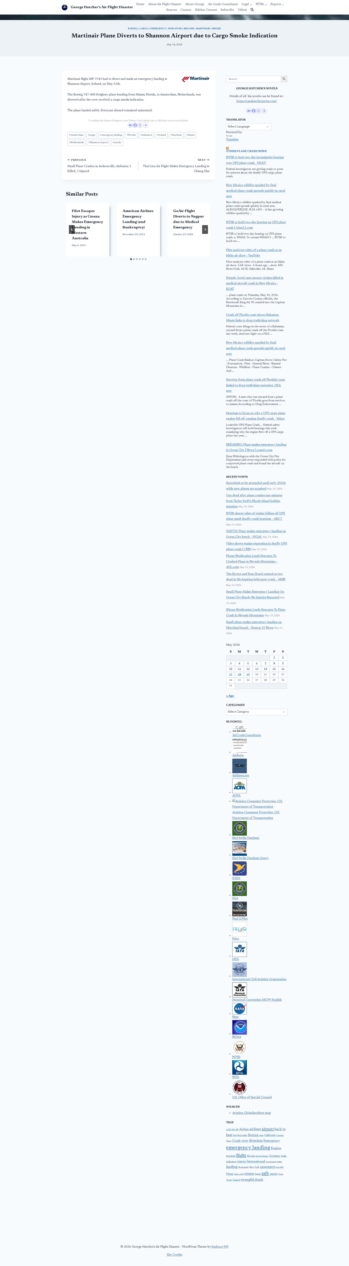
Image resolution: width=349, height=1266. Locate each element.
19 (248, 674)
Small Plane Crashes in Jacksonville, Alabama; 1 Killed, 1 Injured (99, 166)
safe (265, 1173)
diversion (256, 1141)
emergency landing (111, 135)
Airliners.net (240, 775)
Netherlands (76, 142)
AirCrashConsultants (246, 735)
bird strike (242, 1135)
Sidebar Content (206, 10)
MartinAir (203, 29)
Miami (190, 135)
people (280, 1167)
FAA (235, 898)
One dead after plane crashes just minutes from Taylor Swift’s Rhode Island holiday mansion (254, 501)
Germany (274, 1156)
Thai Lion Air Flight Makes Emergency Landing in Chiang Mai (176, 166)
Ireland (189, 29)
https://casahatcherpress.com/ (256, 101)
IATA (235, 959)
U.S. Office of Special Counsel (252, 1097)
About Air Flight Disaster (164, 4)
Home (140, 4)
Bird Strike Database (245, 838)
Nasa (235, 1017)
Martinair (176, 135)
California (269, 1135)
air (237, 1129)
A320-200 (230, 1130)
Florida (131, 135)
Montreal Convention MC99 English (257, 1000)
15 (274, 669)
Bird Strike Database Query (250, 858)
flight (241, 1155)
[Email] (130, 125)
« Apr (230, 696)
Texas (229, 1180)
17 (230, 674)
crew (244, 1141)
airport (268, 1129)
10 (230, 669)
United (236, 1180)
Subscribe (227, 10)
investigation (271, 1162)
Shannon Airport (98, 142)
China (228, 1141)
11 (239, 669)
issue (279, 1162)
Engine (276, 1148)
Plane (229, 1174)
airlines (255, 1129)
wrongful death (251, 1180)
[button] (252, 10)
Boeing (133, 29)
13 (256, 669)
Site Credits (174, 1255)
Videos (242, 10)
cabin (261, 1136)
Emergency (158, 29)
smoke (216, 29)
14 (265, 669)
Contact (185, 10)
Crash (236, 1141)
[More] (146, 125)
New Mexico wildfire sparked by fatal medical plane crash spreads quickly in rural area (255, 191)
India (283, 1156)
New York (254, 1167)
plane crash (239, 1174)
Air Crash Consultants (223, 4)
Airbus (244, 1129)
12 (248, 669)
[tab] (131, 259)
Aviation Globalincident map (251, 1113)
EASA (236, 878)
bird (235, 1136)
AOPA (236, 795)
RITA (235, 1077)
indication (146, 135)
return (249, 1174)
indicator (175, 29)
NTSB (236, 1057)
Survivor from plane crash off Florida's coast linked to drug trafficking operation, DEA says (255, 385)
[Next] (205, 229)
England (230, 1156)
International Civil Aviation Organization (259, 979)
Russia (258, 1174)
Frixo (235, 938)
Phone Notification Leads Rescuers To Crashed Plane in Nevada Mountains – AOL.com (252, 562)
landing (232, 1167)
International (256, 1161)
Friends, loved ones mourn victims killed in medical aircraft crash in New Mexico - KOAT (254, 284)
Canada (280, 1135)
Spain (280, 1174)
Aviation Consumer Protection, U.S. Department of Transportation (256, 815)
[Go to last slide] (72, 229)
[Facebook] (135, 125)
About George (194, 4)
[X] (140, 125)
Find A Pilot (240, 918)
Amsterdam (76, 135)
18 (239, 674)
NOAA (236, 1037)
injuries (241, 1161)
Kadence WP (220, 1247)
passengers (267, 1167)
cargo (144, 29)
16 (282, 669)
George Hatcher (261, 1156)
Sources (171, 10)
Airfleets (238, 755)
